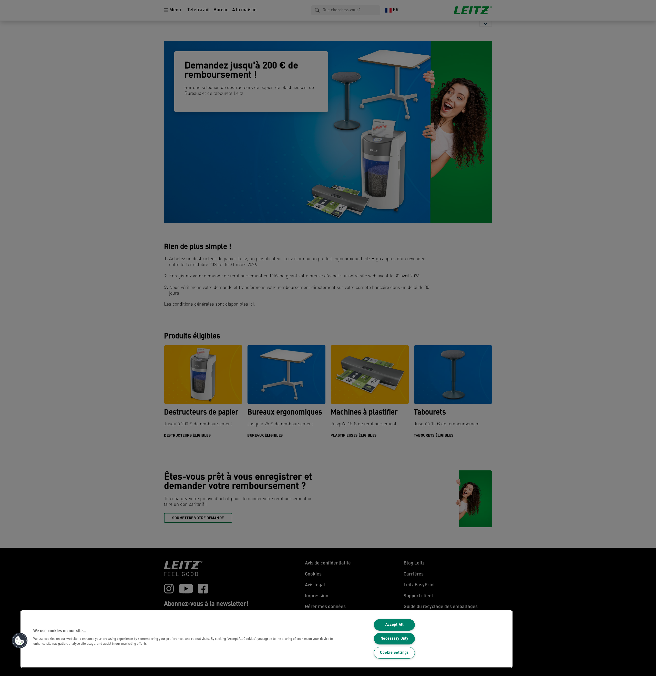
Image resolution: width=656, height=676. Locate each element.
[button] (20, 640)
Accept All (394, 625)
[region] (266, 639)
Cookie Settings (394, 653)
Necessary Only (394, 639)
